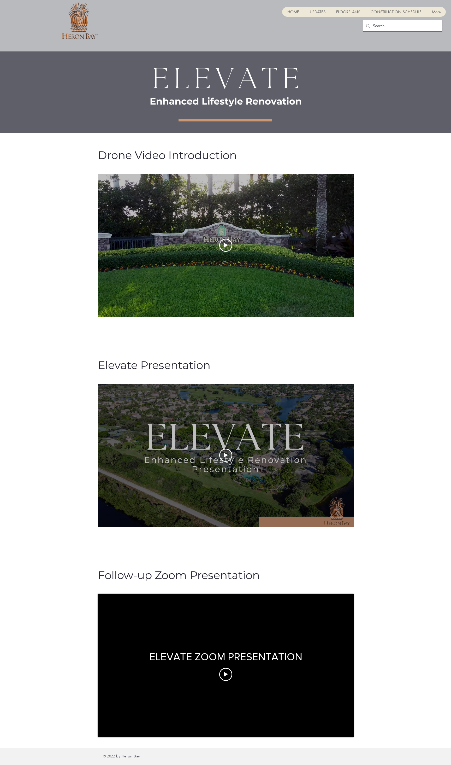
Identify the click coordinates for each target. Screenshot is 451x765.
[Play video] (225, 245)
